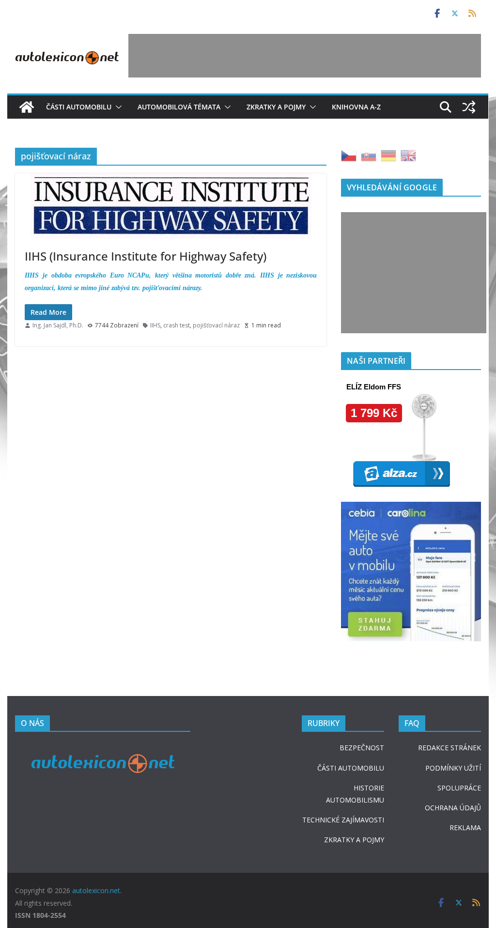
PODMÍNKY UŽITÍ (453, 768)
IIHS (155, 325)
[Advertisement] (304, 55)
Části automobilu (78, 106)
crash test (176, 325)
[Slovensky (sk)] (368, 154)
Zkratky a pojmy (276, 106)
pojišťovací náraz (216, 325)
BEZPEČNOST (362, 747)
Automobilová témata (179, 106)
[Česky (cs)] (348, 154)
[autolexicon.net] (26, 107)
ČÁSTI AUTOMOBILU (350, 768)
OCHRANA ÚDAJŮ (453, 807)
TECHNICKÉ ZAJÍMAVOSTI (343, 819)
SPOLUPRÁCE (459, 787)
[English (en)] (408, 154)
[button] (116, 107)
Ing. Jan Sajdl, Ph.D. (57, 325)
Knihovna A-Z (356, 106)
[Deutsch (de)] (388, 154)
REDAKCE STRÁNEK (449, 747)
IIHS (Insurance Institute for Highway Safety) (145, 256)
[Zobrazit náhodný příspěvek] (469, 107)
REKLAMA (465, 827)
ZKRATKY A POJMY (354, 839)
